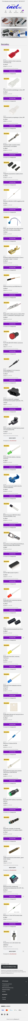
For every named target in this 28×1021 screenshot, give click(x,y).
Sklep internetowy (12, 1019)
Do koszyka (12, 71)
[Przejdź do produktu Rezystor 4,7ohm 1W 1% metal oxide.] (14, 908)
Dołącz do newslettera (9, 966)
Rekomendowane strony (7, 987)
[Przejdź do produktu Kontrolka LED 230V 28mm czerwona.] (14, 335)
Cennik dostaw (5, 985)
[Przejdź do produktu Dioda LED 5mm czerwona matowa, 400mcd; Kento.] (14, 593)
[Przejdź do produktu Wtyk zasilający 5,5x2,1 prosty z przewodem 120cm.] (14, 363)
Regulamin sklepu (6, 989)
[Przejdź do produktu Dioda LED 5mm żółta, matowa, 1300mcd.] (14, 649)
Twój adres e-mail (5, 963)
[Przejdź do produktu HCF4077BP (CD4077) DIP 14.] (14, 565)
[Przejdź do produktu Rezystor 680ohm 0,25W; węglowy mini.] (14, 194)
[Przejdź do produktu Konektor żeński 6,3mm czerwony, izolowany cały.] (14, 54)
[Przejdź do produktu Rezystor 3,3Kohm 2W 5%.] (14, 736)
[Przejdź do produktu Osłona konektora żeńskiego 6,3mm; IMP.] (14, 83)
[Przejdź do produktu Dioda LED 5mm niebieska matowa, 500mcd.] (14, 678)
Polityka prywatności (7, 983)
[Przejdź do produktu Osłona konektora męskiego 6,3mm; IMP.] (14, 110)
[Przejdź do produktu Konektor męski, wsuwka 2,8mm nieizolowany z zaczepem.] (14, 137)
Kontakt (4, 997)
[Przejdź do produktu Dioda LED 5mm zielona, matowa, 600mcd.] (14, 450)
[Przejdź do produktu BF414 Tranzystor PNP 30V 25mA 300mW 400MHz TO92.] (14, 508)
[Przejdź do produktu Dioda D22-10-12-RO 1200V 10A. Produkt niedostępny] (14, 935)
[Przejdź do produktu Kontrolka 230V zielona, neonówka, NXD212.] (14, 792)
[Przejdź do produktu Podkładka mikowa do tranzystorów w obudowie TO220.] (14, 707)
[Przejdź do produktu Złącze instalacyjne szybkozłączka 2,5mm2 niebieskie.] (14, 479)
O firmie (4, 999)
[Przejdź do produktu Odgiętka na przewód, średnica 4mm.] (14, 166)
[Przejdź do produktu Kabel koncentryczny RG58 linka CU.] (14, 279)
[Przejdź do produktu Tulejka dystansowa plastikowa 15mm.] (14, 622)
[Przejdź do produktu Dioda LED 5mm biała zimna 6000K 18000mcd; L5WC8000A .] (14, 763)
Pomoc (4, 991)
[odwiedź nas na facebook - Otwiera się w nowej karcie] (2, 1014)
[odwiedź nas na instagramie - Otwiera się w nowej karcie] (4, 1014)
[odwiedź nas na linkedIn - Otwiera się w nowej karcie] (7, 1014)
